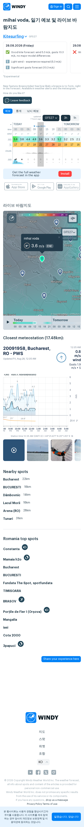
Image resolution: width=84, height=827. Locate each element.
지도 (42, 731)
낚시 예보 (33, 111)
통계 (18, 111)
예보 (8, 111)
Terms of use (50, 804)
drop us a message (57, 800)
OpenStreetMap (60, 313)
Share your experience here (61, 659)
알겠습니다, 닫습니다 (66, 816)
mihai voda (31, 238)
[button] (68, 357)
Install (65, 173)
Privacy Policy (34, 804)
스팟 (42, 739)
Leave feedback (20, 100)
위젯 (42, 746)
